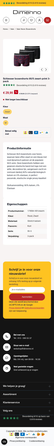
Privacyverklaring (17, 441)
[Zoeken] (24, 20)
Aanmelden (27, 297)
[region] (27, 56)
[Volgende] (46, 69)
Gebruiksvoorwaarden (34, 308)
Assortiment (9, 394)
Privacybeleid (15, 308)
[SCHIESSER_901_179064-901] (27, 56)
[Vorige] (42, 69)
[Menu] (6, 20)
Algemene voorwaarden (26, 437)
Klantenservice (11, 402)
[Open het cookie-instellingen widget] (4, 442)
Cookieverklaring (36, 441)
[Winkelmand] (47, 20)
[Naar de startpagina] (27, 12)
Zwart (8, 111)
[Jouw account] (39, 20)
